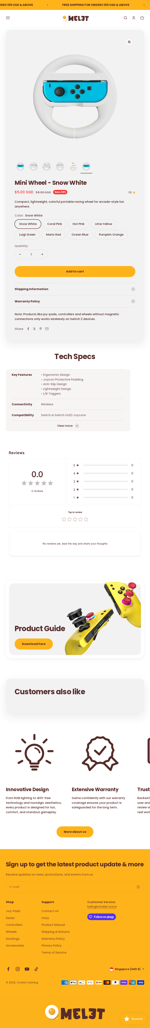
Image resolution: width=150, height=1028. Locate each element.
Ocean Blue (80, 234)
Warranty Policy (53, 939)
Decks (10, 918)
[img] (37, 483)
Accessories (15, 945)
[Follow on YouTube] (27, 969)
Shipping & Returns (56, 932)
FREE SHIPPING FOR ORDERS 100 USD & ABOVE (89, 5)
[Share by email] (47, 329)
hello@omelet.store (102, 907)
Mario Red (53, 234)
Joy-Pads (13, 911)
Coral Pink (54, 224)
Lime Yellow (103, 224)
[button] (104, 465)
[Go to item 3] (47, 167)
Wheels (11, 932)
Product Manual (53, 925)
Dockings (13, 939)
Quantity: (21, 246)
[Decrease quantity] (20, 254)
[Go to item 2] (34, 167)
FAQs (45, 918)
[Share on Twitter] (34, 329)
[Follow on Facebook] (8, 969)
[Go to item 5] (73, 167)
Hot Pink (79, 224)
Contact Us (50, 911)
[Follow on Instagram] (17, 969)
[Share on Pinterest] (41, 329)
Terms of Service (54, 952)
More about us (75, 832)
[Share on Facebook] (28, 329)
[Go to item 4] (60, 167)
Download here (34, 644)
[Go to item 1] (20, 167)
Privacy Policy (51, 945)
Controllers (14, 925)
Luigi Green (27, 234)
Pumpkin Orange (111, 234)
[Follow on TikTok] (36, 969)
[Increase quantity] (42, 254)
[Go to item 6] (86, 167)
